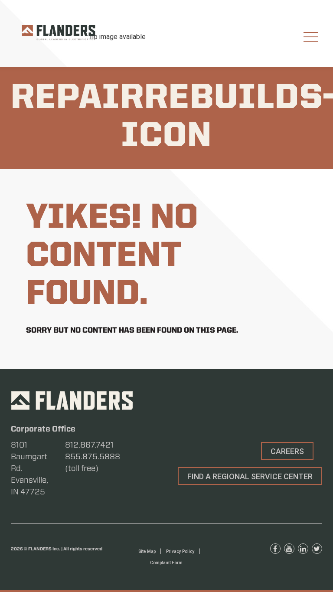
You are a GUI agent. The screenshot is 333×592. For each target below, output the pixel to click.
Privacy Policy (180, 551)
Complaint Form (166, 562)
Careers (287, 451)
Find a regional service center (250, 476)
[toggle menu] (310, 37)
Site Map (147, 551)
